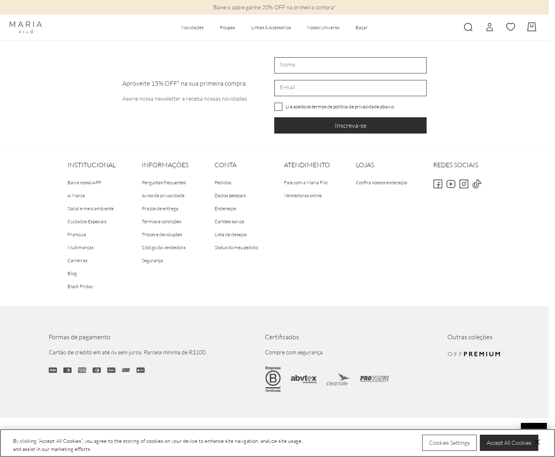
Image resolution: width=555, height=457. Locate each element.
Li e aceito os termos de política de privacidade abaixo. (340, 106)
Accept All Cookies (509, 442)
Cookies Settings (449, 442)
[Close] (537, 442)
